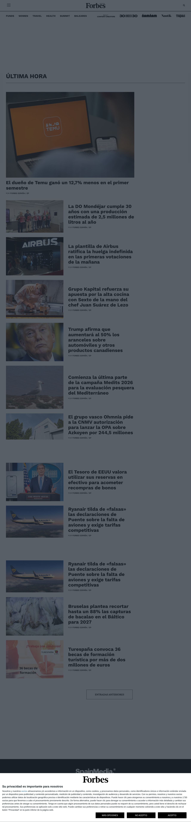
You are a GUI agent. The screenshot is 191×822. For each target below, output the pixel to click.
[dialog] (95, 797)
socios (24, 791)
